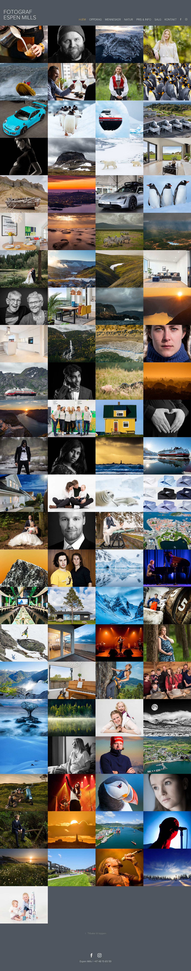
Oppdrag (95, 19)
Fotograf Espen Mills (19, 14)
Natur (128, 19)
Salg (158, 19)
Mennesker (113, 19)
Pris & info (143, 19)
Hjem (82, 19)
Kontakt (171, 19)
